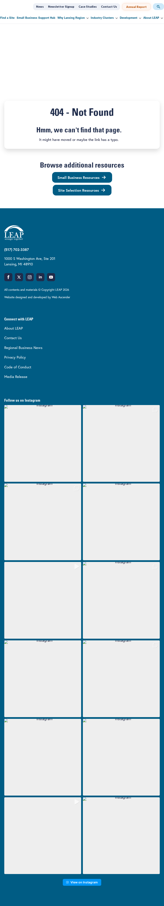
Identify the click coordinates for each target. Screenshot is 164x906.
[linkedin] (40, 277)
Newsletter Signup (61, 6)
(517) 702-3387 (16, 249)
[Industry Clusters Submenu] (116, 18)
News (40, 6)
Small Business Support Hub (36, 18)
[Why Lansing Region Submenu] (87, 18)
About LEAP (151, 18)
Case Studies (88, 6)
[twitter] (19, 277)
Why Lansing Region (71, 18)
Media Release (15, 376)
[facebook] (8, 277)
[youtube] (51, 277)
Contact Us (109, 6)
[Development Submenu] (139, 18)
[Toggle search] (158, 6)
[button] (42, 443)
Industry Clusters (102, 18)
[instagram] (30, 277)
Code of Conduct (17, 367)
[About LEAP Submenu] (161, 18)
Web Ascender (61, 297)
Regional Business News (23, 347)
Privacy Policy (15, 357)
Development (128, 18)
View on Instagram (84, 882)
